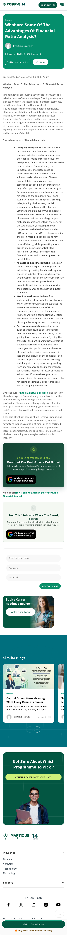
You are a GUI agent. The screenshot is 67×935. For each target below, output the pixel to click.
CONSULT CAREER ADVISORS (30, 777)
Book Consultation (20, 612)
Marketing (9, 873)
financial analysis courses (33, 392)
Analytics (8, 864)
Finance (7, 859)
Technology (10, 868)
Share (42, 62)
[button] (37, 729)
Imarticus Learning (23, 45)
